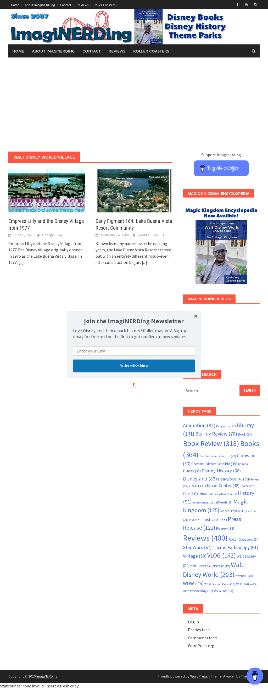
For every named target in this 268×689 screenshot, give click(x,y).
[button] (134, 321)
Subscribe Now (134, 366)
